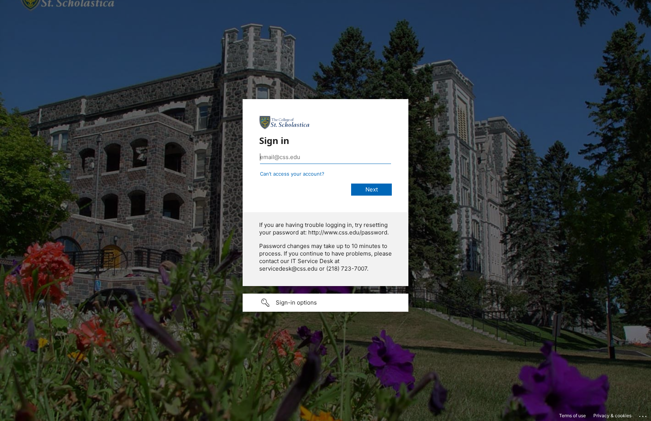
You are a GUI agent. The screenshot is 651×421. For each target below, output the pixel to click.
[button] (325, 303)
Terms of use (572, 415)
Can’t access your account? (292, 174)
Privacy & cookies (612, 415)
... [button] (643, 414)
